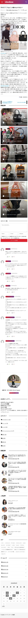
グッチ (12, 547)
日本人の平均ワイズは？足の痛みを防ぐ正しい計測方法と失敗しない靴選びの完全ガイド (17, 455)
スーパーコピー (3, 547)
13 (14, 595)
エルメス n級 (4, 407)
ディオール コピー (5, 85)
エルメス (17, 545)
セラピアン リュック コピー (7, 402)
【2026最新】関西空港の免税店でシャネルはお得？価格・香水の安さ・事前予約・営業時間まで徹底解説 (17, 487)
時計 (4, 434)
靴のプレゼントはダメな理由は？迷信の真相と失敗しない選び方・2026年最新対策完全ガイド (17, 463)
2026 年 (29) (5, 562)
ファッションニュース (8, 430)
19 (10, 598)
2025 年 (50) (5, 565)
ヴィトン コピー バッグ (6, 408)
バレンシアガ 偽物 (5, 403)
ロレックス (3, 545)
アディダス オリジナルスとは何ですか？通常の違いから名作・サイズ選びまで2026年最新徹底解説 (17, 479)
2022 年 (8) (5, 576)
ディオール (3, 53)
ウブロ (9, 547)
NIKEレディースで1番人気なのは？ (19, 549)
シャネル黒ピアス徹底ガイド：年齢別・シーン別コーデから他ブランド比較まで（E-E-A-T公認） (17, 516)
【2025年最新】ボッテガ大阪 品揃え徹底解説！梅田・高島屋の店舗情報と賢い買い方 (16, 508)
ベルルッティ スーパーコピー (20, 551)
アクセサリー (6, 419)
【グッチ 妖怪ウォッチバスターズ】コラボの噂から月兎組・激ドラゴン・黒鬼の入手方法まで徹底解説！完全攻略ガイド (17, 471)
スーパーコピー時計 (11, 551)
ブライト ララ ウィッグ (13, 500)
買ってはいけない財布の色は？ (19, 547)
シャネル (13, 545)
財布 (4, 442)
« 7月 (3, 606)
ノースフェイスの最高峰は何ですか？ (7, 549)
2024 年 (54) (5, 569)
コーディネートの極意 (9, 2)
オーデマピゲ (8, 545)
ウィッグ (5, 423)
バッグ (4, 427)
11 (7, 595)
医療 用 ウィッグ (3, 551)
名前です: (4, 390)
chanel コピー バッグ (5, 405)
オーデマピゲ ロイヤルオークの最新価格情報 (17, 523)
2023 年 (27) (5, 573)
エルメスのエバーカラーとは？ (14, 531)
